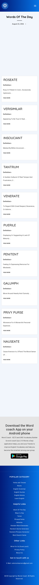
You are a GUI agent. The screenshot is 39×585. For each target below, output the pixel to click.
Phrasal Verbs (19, 519)
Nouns (19, 486)
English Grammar (19, 489)
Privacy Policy (19, 550)
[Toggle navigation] (35, 6)
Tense (19, 516)
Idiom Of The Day (19, 510)
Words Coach (22, 576)
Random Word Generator (19, 525)
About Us (19, 553)
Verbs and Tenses (19, 482)
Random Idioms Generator (19, 529)
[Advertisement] (19, 53)
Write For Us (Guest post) (19, 546)
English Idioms (19, 495)
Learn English (19, 498)
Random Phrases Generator (19, 532)
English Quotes (19, 492)
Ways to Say (19, 513)
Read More (6, 98)
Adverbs (19, 522)
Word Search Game (19, 535)
